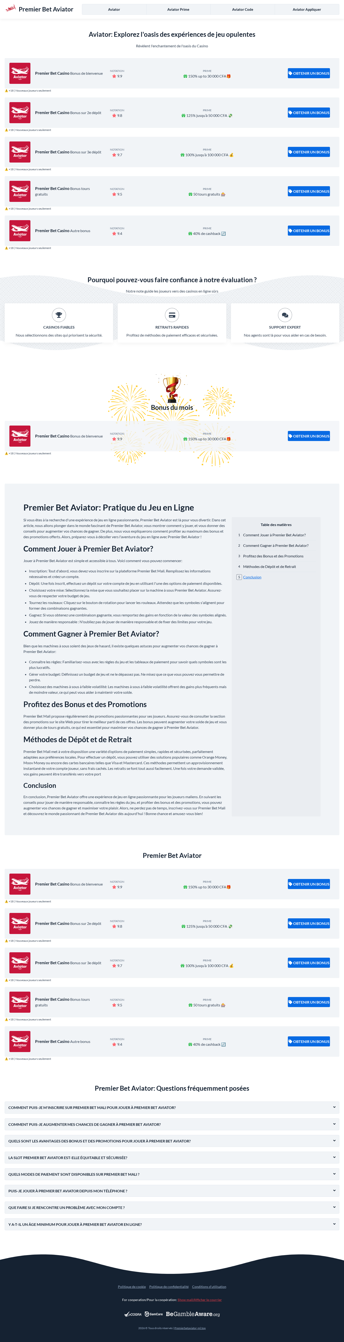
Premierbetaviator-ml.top (190, 1328)
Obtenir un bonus (311, 73)
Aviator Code (242, 9)
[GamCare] (154, 1314)
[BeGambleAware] (193, 1314)
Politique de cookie (132, 1287)
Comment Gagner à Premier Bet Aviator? (275, 545)
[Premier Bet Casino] (19, 73)
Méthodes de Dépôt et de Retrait (269, 566)
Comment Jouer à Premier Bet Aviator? (274, 535)
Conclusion (252, 577)
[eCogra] (132, 1314)
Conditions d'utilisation (209, 1287)
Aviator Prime (178, 9)
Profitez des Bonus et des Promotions (273, 556)
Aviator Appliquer (307, 9)
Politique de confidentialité (169, 1287)
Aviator (114, 9)
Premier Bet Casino (52, 73)
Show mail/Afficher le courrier (200, 1300)
